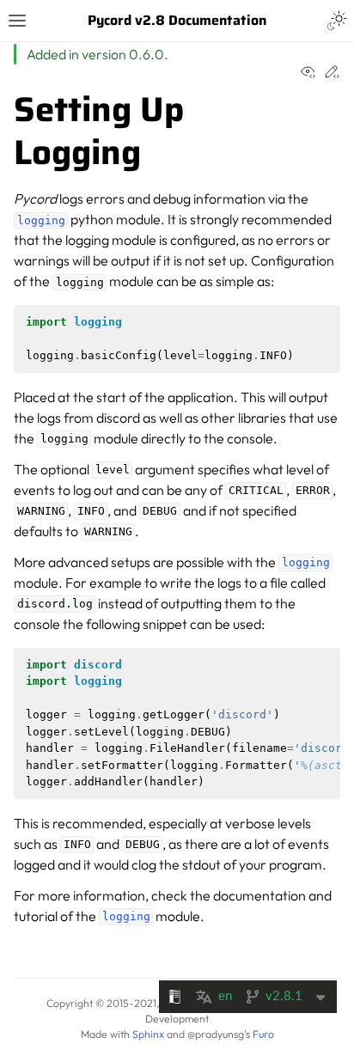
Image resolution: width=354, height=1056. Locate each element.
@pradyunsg (215, 1034)
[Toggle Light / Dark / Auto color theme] (337, 20)
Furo (263, 1034)
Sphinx (148, 1034)
